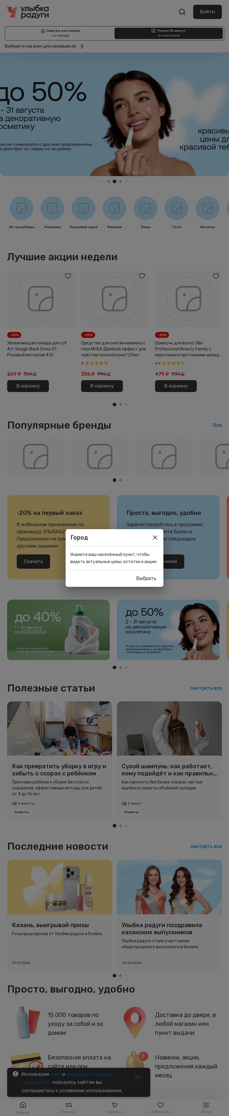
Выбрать (146, 578)
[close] (155, 537)
